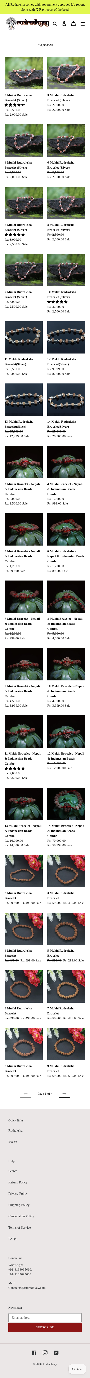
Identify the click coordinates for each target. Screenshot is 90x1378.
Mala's (12, 1142)
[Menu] (82, 23)
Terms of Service (19, 1227)
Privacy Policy (18, 1193)
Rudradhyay (50, 1364)
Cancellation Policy (21, 1216)
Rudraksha (15, 1130)
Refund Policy (17, 1182)
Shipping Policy (19, 1205)
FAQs (12, 1239)
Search (12, 1171)
